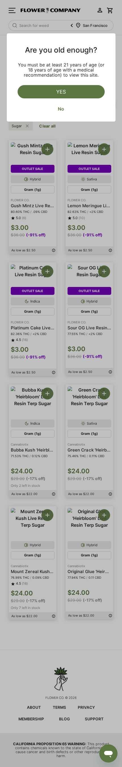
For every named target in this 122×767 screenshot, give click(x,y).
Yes (61, 92)
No (61, 109)
